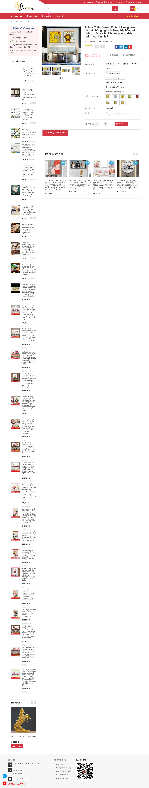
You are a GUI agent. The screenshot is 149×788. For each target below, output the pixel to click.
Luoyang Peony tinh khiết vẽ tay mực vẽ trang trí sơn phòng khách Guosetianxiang (29, 613)
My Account (89, 2)
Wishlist (100, 2)
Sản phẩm (32, 16)
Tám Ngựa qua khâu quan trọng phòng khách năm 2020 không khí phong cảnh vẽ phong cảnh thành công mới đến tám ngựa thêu (28, 248)
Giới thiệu (59, 764)
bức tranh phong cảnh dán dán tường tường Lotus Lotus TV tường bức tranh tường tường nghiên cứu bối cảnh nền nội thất (29, 171)
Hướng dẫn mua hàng (63, 768)
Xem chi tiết (16, 746)
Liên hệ (60, 16)
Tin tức (47, 15)
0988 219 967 (17, 770)
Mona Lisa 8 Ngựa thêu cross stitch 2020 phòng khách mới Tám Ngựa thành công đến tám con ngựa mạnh (29, 210)
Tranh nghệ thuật (24, 21)
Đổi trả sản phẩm (62, 775)
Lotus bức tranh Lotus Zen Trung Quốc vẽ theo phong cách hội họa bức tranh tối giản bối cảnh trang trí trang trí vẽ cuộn (29, 72)
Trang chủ (17, 16)
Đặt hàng (122, 124)
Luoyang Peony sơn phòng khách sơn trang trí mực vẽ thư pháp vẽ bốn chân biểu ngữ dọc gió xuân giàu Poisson (29, 554)
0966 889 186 (17, 773)
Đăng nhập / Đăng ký (134, 2)
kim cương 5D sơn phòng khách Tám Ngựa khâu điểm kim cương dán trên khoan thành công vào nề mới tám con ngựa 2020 (29, 269)
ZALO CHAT (81, 760)
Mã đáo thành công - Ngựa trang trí (23, 737)
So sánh (110, 2)
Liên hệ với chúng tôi (63, 778)
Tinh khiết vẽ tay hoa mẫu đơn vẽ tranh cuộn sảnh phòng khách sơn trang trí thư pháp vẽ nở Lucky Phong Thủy (28, 448)
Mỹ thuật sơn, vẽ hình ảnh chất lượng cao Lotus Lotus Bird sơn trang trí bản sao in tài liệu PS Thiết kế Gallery (29, 133)
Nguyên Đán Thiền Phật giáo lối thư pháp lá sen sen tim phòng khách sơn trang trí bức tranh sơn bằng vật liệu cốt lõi (29, 94)
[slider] (89, 46)
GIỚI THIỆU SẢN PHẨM (55, 133)
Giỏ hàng (120, 2)
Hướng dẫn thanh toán (63, 771)
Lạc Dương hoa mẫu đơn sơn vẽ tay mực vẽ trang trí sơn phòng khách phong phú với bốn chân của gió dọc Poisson (29, 536)
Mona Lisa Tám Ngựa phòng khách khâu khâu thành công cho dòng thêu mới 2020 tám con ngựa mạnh (29, 228)
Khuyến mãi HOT (134, 16)
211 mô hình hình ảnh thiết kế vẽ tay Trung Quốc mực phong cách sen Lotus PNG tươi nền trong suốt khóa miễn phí (29, 114)
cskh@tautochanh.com (21, 779)
